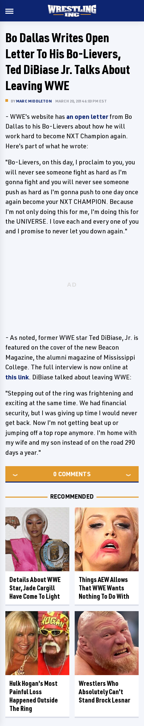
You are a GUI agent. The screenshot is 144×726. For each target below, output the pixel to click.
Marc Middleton (34, 100)
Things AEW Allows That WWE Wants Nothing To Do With (104, 587)
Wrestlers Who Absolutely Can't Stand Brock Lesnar (104, 691)
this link (17, 377)
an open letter (87, 117)
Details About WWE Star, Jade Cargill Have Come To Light (35, 587)
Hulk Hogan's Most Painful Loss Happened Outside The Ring (33, 696)
